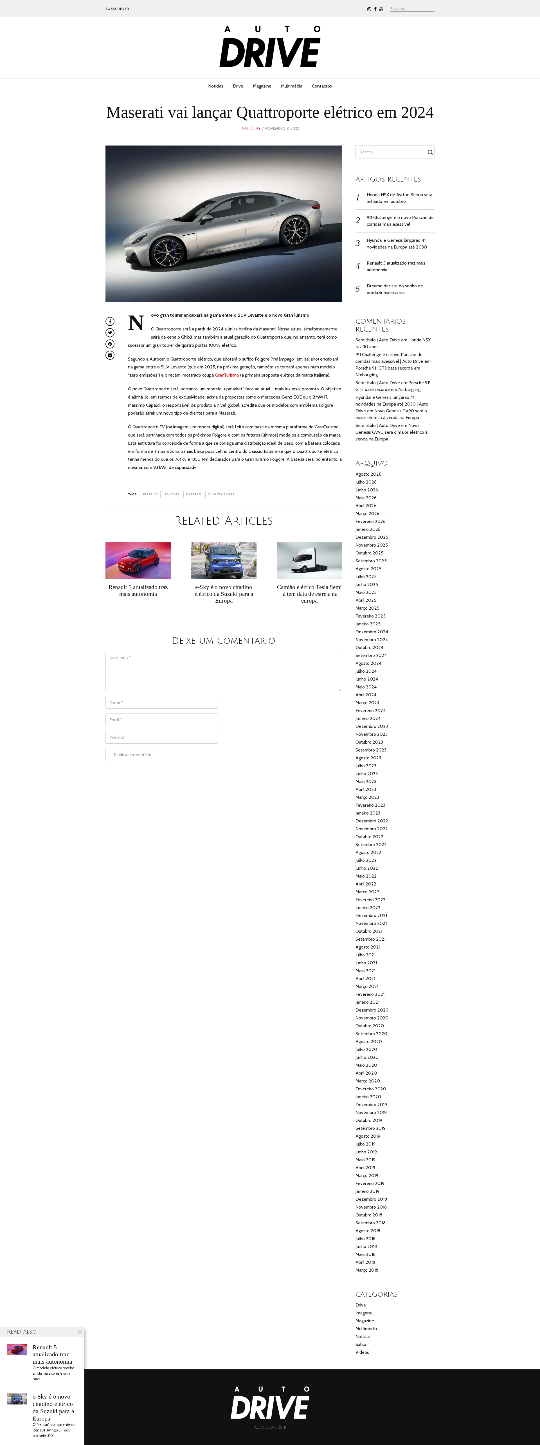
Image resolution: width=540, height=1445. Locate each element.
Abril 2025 (366, 600)
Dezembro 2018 (371, 1199)
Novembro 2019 (371, 1112)
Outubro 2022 (369, 836)
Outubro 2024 (369, 647)
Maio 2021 (365, 970)
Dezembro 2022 (372, 821)
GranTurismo (227, 375)
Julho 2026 (366, 482)
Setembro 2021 (371, 939)
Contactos (322, 86)
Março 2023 (367, 797)
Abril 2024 (366, 694)
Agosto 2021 (368, 947)
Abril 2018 (365, 1262)
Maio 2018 (365, 1254)
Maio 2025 (366, 592)
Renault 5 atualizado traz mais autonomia (52, 1354)
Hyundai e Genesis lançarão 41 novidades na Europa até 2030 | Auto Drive (392, 404)
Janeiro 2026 (368, 529)
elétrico (150, 494)
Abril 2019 (365, 1167)
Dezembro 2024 (372, 631)
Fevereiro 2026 (371, 521)
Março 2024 (367, 702)
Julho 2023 (366, 765)
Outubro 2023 (369, 742)
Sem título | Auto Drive (378, 340)
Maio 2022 (366, 876)
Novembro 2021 (371, 923)
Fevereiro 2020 (371, 1088)
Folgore (172, 494)
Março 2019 (367, 1175)
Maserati (193, 494)
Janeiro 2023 (368, 813)
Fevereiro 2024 (371, 710)
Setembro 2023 (371, 750)
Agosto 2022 (368, 852)
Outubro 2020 (370, 1025)
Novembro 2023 (372, 734)
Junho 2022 (367, 868)
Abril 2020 (366, 1073)
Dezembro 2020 (372, 1010)
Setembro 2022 (371, 844)
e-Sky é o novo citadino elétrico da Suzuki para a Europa (53, 1407)
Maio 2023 (366, 781)
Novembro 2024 (372, 639)
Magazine (262, 86)
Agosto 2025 (368, 568)
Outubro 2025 (369, 553)
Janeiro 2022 (368, 907)
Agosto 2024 (368, 663)
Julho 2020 (366, 1049)
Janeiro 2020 (368, 1096)
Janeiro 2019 (367, 1191)
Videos (362, 1352)
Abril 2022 (366, 884)
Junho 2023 (367, 773)
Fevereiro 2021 (370, 994)
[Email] (109, 355)
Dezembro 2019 (371, 1104)
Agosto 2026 (368, 474)
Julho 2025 (366, 576)
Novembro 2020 (372, 1018)
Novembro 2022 (372, 828)
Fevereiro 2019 (370, 1183)
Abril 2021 (365, 978)
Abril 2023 (366, 789)
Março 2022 (367, 891)
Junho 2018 (366, 1246)
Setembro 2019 (371, 1128)
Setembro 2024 (371, 655)
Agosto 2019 (368, 1136)
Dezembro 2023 (372, 726)
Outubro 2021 (369, 931)
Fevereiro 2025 (371, 616)
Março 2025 (367, 608)
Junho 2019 (366, 1152)
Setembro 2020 (371, 1033)
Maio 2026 (366, 497)
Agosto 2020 (369, 1041)
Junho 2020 (367, 1057)
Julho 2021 (365, 955)
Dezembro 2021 (371, 915)
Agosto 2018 (368, 1230)
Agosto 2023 (368, 757)
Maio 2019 (365, 1159)
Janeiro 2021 (367, 1002)
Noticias (215, 86)
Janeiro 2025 (368, 624)
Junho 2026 (367, 490)
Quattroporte (221, 494)
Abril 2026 (366, 505)
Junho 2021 (366, 962)
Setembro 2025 (371, 560)
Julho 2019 (365, 1144)
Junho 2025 (367, 584)
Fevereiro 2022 (371, 899)
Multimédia (291, 86)
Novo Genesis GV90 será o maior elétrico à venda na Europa (392, 432)
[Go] (431, 152)
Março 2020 (368, 1081)
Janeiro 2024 (368, 718)
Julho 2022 (366, 860)
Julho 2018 (365, 1238)
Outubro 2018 (369, 1215)
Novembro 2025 (372, 545)
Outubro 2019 (369, 1120)
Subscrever (117, 8)
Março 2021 (367, 986)
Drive (238, 86)
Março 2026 (367, 513)
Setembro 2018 (371, 1222)
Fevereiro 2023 (370, 805)
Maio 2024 (366, 687)
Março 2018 (367, 1270)
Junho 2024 (367, 679)
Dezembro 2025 (372, 537)
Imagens (364, 1313)
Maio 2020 (366, 1065)
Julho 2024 (366, 671)
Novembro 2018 (371, 1207)
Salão (361, 1344)
